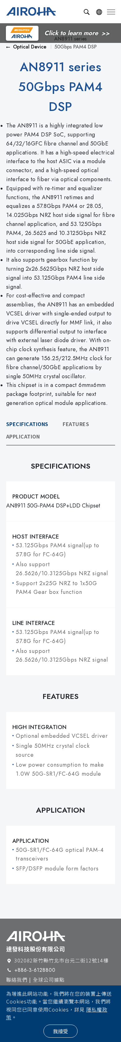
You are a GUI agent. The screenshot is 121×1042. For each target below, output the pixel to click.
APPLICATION (23, 436)
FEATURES (76, 424)
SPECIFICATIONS (27, 424)
